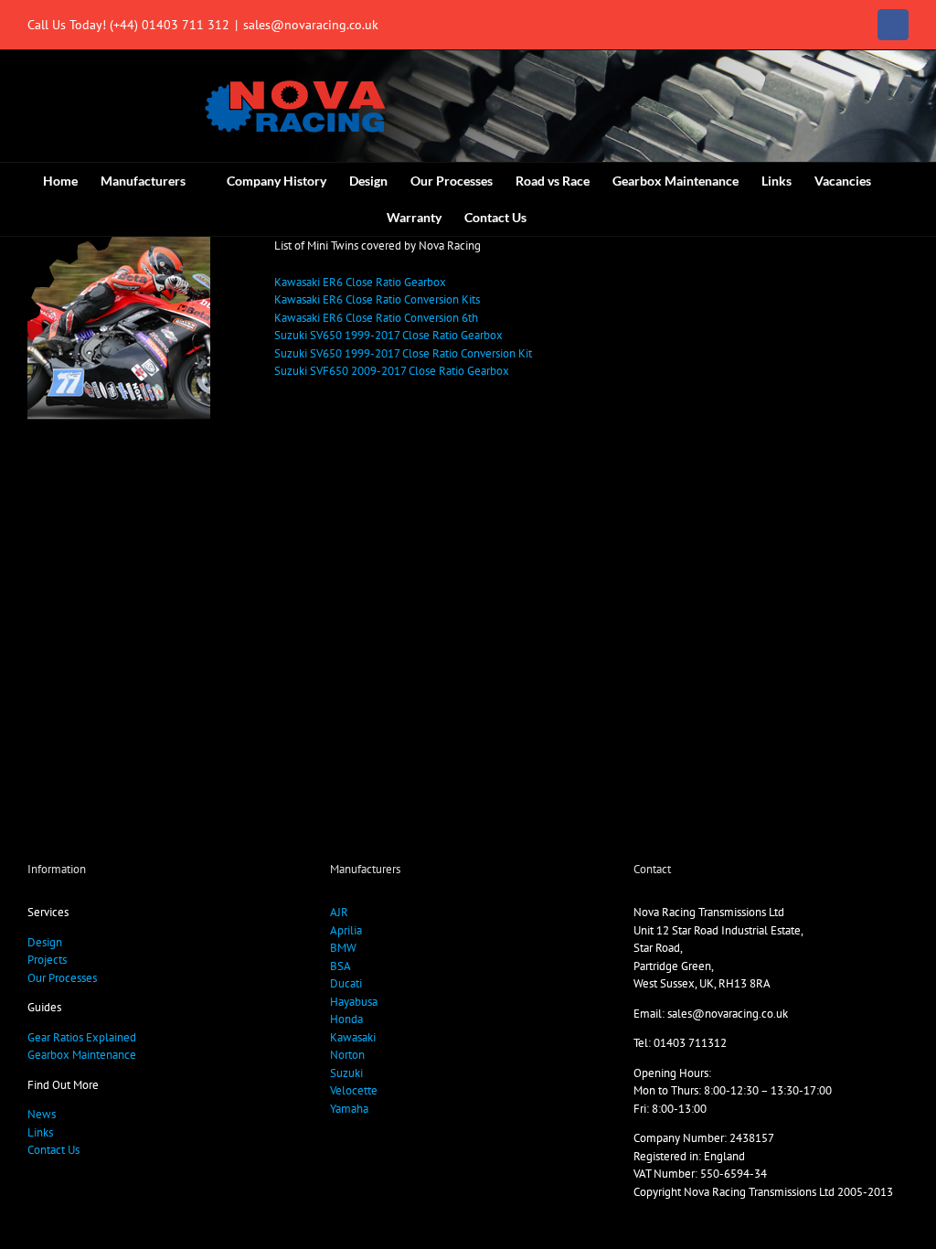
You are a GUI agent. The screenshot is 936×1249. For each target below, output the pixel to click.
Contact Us (53, 1150)
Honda (346, 1019)
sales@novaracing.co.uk (310, 24)
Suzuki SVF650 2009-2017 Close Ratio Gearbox (391, 371)
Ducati (346, 983)
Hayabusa (354, 1001)
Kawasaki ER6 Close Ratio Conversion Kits (377, 299)
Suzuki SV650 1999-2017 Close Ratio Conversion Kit (403, 353)
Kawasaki (353, 1037)
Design (44, 942)
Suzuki (346, 1073)
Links (40, 1132)
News (41, 1114)
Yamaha (349, 1108)
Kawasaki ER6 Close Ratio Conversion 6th (376, 318)
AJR (339, 912)
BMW (343, 947)
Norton (347, 1054)
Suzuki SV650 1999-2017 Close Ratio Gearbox (388, 335)
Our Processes (62, 978)
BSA (340, 966)
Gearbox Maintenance (81, 1054)
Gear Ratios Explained (81, 1037)
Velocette (354, 1090)
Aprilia (346, 930)
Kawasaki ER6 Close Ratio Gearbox (360, 282)
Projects (47, 959)
